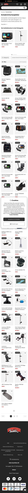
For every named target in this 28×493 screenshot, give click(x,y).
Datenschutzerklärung (17, 213)
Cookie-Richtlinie (13, 214)
